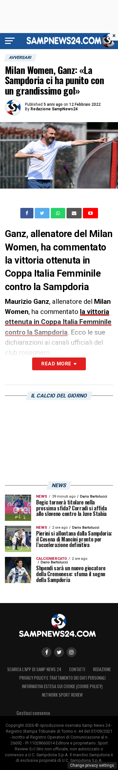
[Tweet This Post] (43, 213)
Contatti (77, 669)
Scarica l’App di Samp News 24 (34, 669)
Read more (56, 364)
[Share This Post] (59, 213)
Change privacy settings (92, 765)
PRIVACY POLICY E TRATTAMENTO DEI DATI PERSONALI (62, 678)
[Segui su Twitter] (59, 652)
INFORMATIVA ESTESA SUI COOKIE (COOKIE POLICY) (62, 686)
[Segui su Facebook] (46, 652)
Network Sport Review (62, 695)
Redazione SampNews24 (54, 109)
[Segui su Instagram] (71, 652)
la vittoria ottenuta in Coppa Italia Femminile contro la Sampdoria (58, 322)
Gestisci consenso (33, 712)
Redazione (102, 669)
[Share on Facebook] (27, 213)
